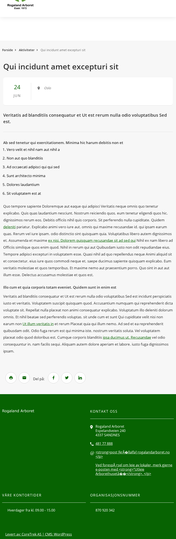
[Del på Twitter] (66, 377)
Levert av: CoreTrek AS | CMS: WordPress (38, 534)
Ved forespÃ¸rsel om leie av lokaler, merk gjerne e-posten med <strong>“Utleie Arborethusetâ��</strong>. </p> (134, 469)
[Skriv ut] (11, 377)
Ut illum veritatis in (38, 323)
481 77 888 (104, 443)
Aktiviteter (27, 50)
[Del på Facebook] (53, 377)
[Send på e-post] (24, 377)
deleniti (9, 226)
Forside (7, 50)
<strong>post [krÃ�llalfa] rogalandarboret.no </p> (133, 454)
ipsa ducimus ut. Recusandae (127, 337)
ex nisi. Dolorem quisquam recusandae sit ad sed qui (92, 240)
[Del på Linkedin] (80, 377)
